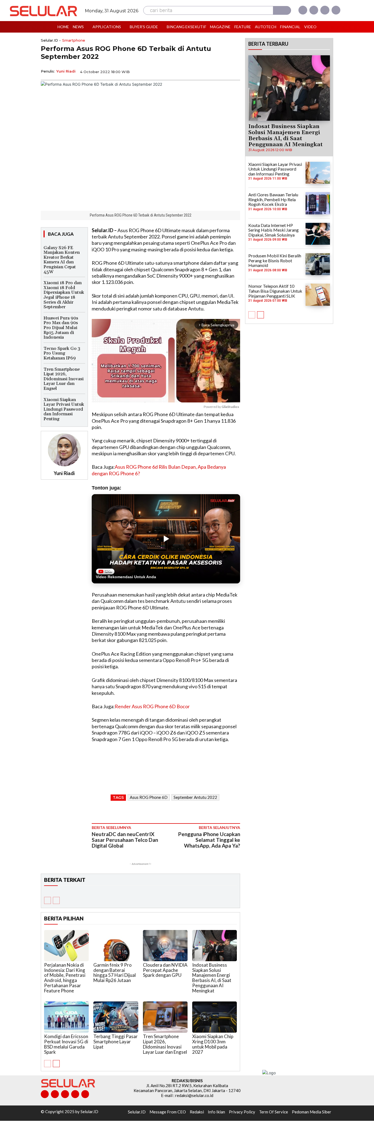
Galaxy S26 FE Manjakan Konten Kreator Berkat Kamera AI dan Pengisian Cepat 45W (62, 260)
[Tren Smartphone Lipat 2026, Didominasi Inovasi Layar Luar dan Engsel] (165, 1017)
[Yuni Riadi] (64, 449)
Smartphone (73, 40)
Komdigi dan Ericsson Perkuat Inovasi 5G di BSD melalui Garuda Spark (66, 1044)
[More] (234, 71)
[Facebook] (302, 10)
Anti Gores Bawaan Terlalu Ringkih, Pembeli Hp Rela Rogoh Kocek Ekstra (273, 199)
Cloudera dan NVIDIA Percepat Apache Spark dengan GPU (165, 970)
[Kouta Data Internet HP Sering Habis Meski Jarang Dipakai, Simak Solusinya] (318, 234)
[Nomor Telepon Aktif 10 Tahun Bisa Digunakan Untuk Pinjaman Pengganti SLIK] (318, 295)
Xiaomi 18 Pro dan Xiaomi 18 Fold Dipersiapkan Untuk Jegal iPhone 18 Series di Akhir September (64, 295)
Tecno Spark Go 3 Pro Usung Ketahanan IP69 (62, 353)
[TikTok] (65, 1094)
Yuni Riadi (66, 71)
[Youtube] (336, 10)
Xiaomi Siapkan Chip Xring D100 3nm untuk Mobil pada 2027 (212, 1044)
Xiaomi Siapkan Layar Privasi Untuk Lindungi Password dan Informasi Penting (64, 409)
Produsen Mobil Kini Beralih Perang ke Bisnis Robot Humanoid (274, 260)
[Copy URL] (221, 71)
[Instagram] (313, 10)
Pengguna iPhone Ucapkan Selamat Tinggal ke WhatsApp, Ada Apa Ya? (209, 840)
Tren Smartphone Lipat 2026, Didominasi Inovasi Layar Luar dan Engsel (64, 379)
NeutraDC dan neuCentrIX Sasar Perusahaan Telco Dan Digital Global (125, 840)
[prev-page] (47, 900)
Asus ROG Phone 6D (149, 797)
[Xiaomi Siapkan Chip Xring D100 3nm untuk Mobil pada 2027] (214, 1017)
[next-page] (56, 1063)
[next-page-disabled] (56, 900)
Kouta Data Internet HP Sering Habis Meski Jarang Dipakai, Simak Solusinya (273, 230)
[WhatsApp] (208, 71)
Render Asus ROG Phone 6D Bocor (152, 706)
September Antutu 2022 (195, 797)
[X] (324, 10)
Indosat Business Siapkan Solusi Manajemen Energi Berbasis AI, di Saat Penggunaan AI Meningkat (211, 977)
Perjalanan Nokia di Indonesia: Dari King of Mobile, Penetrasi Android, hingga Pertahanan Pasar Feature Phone (64, 977)
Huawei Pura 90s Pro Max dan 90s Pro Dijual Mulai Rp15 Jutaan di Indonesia (61, 327)
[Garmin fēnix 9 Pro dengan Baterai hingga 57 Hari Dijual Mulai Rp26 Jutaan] (115, 945)
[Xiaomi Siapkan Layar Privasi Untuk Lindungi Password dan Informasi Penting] (318, 173)
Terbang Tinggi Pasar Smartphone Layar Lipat (115, 1041)
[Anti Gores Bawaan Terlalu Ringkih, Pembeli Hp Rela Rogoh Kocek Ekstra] (318, 203)
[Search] (282, 10)
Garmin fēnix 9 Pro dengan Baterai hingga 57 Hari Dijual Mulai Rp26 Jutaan (114, 972)
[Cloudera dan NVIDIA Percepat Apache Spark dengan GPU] (165, 945)
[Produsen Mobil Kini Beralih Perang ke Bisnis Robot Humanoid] (318, 264)
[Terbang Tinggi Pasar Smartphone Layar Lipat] (115, 1017)
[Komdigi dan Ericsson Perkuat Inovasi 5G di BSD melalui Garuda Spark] (66, 1017)
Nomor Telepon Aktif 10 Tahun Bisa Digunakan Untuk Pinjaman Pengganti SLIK (275, 290)
